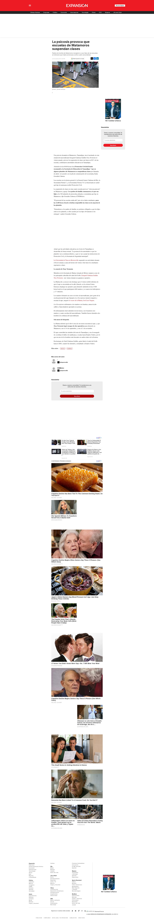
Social (52, 901)
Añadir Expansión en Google (78, 58)
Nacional (63, 348)
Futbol (74, 881)
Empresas (46, 12)
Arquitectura (54, 894)
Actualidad (75, 872)
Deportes (53, 880)
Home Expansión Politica (36, 866)
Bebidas (74, 897)
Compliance (47, 917)
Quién (30, 894)
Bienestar (75, 901)
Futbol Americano (77, 884)
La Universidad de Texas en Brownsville (66, 260)
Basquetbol (75, 886)
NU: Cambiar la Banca (113, 121)
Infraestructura (54, 892)
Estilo (52, 877)
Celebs (52, 871)
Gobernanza (53, 903)
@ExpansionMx (64, 362)
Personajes (75, 900)
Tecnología (85, 12)
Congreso (31, 885)
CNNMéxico (60, 368)
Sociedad (31, 891)
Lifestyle (74, 889)
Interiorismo (53, 895)
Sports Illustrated (76, 880)
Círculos (31, 898)
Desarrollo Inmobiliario (57, 891)
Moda (30, 900)
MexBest (74, 894)
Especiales (75, 877)
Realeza (31, 897)
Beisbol (74, 883)
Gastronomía (75, 895)
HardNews (69, 348)
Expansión (32, 863)
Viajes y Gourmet (34, 903)
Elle (51, 866)
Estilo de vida (54, 872)
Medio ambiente (55, 900)
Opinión (31, 889)
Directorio (81, 917)
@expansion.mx (79, 911)
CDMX (30, 886)
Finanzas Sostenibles (78, 863)
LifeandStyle (32, 877)
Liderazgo (75, 874)
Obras (93, 12)
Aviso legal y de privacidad (60, 917)
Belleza (31, 901)
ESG (100, 12)
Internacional (74, 12)
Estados (31, 888)
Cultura (52, 863)
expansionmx (73, 911)
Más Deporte (75, 888)
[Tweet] (92, 58)
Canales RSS (73, 917)
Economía (64, 12)
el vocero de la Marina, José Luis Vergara (81, 300)
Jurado (74, 904)
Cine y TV (53, 881)
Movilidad (53, 904)
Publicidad (39, 917)
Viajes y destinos (77, 898)
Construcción (54, 889)
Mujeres (107, 12)
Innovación (75, 865)
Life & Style (53, 875)
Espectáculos (33, 895)
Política (55, 12)
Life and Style (117, 12)
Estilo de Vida (76, 903)
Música (52, 883)
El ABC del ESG (76, 866)
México (31, 883)
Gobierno (31, 881)
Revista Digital (120, 5)
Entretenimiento (55, 878)
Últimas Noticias (35, 12)
